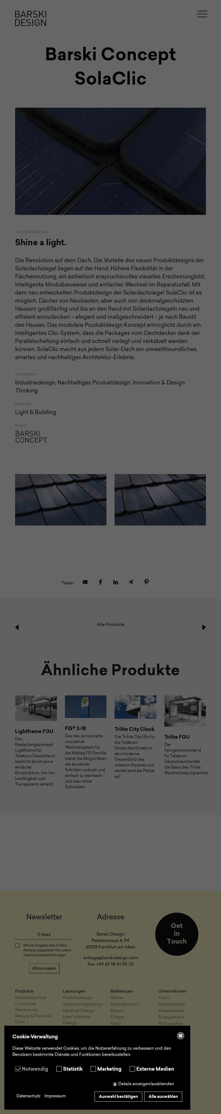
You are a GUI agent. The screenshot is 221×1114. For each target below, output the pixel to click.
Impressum (55, 1096)
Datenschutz (28, 1096)
